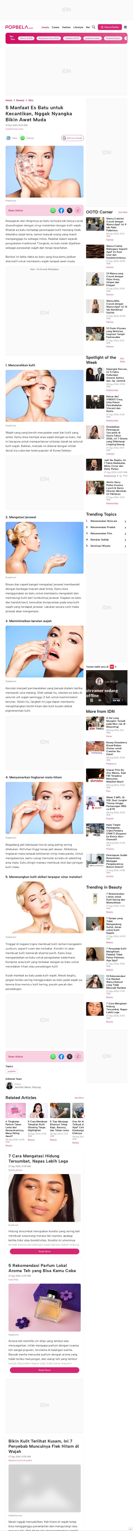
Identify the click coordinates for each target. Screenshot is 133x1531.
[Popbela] (20, 27)
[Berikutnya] (84, 1116)
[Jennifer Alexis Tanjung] (9, 1085)
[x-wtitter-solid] (69, 210)
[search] (94, 27)
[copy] (78, 210)
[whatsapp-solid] (53, 210)
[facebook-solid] (61, 210)
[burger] (125, 27)
